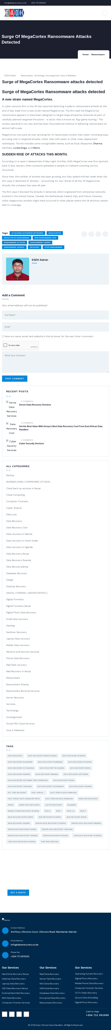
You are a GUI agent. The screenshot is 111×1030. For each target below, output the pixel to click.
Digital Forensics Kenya (18, 606)
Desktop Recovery (16, 586)
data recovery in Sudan (80, 762)
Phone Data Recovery (18, 658)
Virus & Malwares (68, 75)
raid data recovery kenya (20, 817)
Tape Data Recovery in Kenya (88, 836)
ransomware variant (14, 247)
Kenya (11, 805)
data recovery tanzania (20, 786)
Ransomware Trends (40, 242)
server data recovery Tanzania (57, 829)
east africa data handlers (63, 793)
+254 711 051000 (97, 1015)
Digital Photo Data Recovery (21, 612)
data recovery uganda (80, 786)
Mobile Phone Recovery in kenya (23, 811)
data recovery (15, 756)
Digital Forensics (15, 599)
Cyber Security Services (31, 443)
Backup (10, 475)
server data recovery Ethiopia (50, 823)
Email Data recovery (17, 619)
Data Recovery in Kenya (73, 756)
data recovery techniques (50, 786)
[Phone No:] (5, 955)
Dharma (97, 143)
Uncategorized (52, 75)
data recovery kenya (80, 768)
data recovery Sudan (63, 780)
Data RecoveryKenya (17, 566)
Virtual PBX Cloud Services (20, 723)
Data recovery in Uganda (19, 547)
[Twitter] (4, 1014)
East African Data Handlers (59, 799)
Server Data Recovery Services (35, 405)
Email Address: (17, 941)
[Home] (6, 920)
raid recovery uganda (19, 823)
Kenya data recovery (29, 805)
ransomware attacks (14, 242)
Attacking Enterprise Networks (27, 233)
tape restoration (49, 842)
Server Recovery (15, 697)
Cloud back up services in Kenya (23, 488)
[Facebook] (11, 1014)
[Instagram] (19, 1014)
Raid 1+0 (71, 811)
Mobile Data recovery (17, 645)
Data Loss (11, 514)
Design (9, 579)
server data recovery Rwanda (86, 823)
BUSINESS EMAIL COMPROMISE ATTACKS (28, 481)
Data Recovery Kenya (17, 553)
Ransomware (98, 54)
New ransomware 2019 (45, 238)
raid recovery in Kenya (50, 817)
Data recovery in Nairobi (19, 534)
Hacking (10, 625)
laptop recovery (53, 805)
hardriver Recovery (16, 632)
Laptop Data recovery (18, 638)
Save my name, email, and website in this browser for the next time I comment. (49, 336)
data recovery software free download (28, 780)
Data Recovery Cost (17, 527)
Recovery (34, 247)
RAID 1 (58, 811)
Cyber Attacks (14, 507)
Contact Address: (18, 928)
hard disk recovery (88, 799)
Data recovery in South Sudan (22, 540)
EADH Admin (10, 75)
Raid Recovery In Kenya (18, 671)
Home (86, 54)
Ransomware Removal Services (23, 690)
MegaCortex (55, 233)
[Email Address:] (5, 943)
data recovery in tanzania (21, 768)
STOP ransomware (53, 247)
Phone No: (15, 952)
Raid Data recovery (16, 664)
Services (10, 704)
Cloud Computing (15, 494)
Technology (39, 75)
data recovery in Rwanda (50, 762)
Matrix (36, 147)
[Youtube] (26, 1014)
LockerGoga (20, 147)
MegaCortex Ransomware (16, 238)
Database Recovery (16, 573)
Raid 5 (83, 811)
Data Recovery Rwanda (18, 560)
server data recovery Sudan (22, 829)
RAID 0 (48, 811)
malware (72, 805)
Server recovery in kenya (55, 836)
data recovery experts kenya (42, 756)
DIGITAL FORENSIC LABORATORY (26, 592)
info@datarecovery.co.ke (24, 944)
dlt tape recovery (17, 793)
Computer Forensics (17, 501)
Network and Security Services (22, 651)
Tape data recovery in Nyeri (21, 842)
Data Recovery (14, 521)
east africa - (38, 793)
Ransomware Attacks (17, 684)
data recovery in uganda (52, 768)
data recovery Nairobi (19, 774)
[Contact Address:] (5, 930)
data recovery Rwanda (47, 774)
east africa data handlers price (24, 799)
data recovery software (76, 774)
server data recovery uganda (23, 836)
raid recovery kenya (77, 817)
